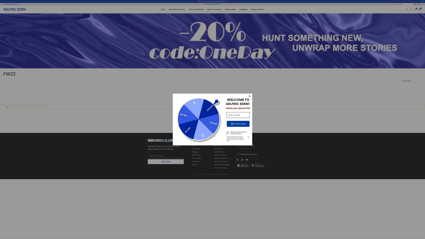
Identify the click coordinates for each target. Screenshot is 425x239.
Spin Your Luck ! (238, 123)
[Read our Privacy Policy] (248, 137)
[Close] (249, 96)
